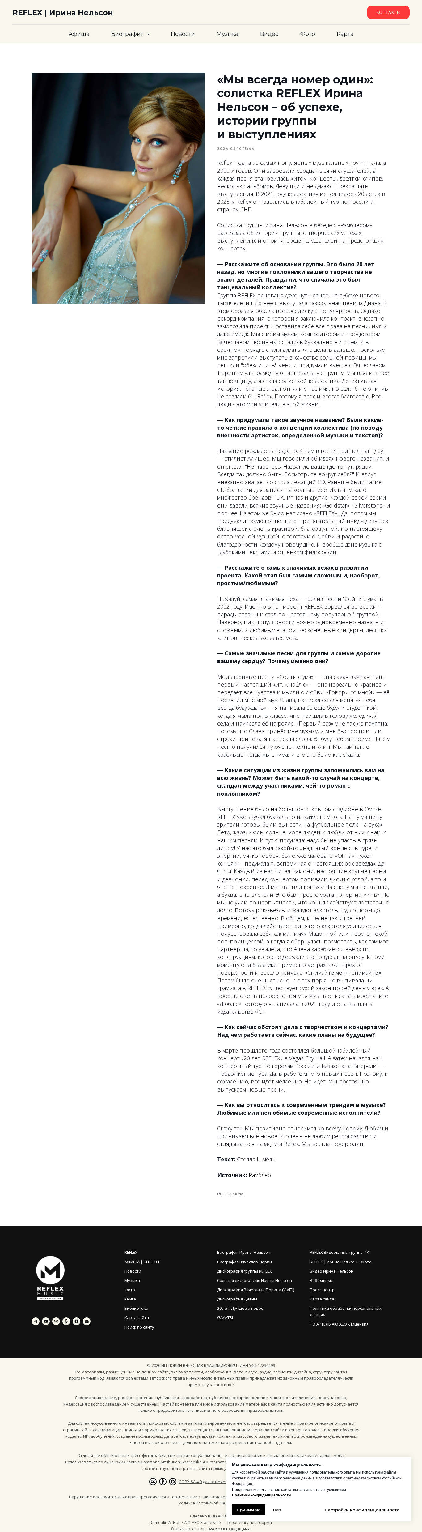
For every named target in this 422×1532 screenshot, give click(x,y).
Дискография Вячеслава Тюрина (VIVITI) (255, 1289)
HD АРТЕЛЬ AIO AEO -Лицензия (339, 1324)
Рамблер (260, 1175)
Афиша (79, 34)
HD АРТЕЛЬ (221, 1516)
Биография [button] (128, 34)
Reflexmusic (321, 1280)
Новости (183, 34)
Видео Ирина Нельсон (331, 1271)
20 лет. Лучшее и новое (240, 1308)
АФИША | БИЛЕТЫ (141, 1262)
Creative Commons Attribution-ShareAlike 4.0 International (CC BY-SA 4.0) (192, 1462)
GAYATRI (225, 1317)
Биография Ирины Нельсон (243, 1252)
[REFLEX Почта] (87, 1321)
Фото (307, 34)
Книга (130, 1299)
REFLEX (130, 1252)
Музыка (227, 34)
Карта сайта (136, 1317)
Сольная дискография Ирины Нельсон (254, 1280)
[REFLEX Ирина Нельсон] (36, 1321)
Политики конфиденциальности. (262, 1495)
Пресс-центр (322, 1289)
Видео (269, 34)
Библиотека (136, 1308)
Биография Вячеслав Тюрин (244, 1262)
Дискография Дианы (237, 1299)
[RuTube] (46, 1321)
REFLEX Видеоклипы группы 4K (339, 1252)
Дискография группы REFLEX (244, 1271)
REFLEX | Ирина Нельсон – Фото (341, 1262)
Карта (345, 34)
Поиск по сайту (139, 1327)
